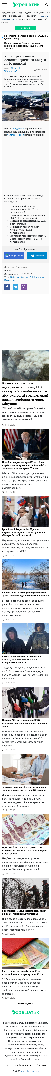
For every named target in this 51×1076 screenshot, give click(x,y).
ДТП (32, 277)
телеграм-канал (15, 135)
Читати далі (24, 1004)
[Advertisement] (25, 164)
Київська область (19, 277)
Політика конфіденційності (19, 1065)
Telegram (39, 256)
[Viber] (24, 287)
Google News (16, 256)
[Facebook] (7, 287)
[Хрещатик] (25, 4)
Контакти (41, 1065)
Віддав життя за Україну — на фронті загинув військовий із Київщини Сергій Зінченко (23, 46)
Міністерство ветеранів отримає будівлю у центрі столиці (26, 37)
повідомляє (18, 129)
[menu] (4, 5)
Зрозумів (25, 28)
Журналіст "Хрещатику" (16, 267)
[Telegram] (15, 287)
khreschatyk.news (30, 1071)
